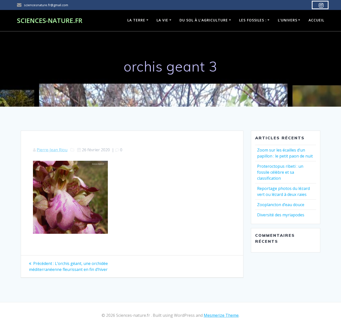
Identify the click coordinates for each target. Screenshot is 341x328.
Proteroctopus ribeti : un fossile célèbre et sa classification (280, 172)
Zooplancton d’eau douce (280, 204)
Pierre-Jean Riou (52, 150)
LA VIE (162, 20)
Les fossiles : (253, 20)
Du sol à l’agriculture (203, 20)
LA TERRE (136, 20)
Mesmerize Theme (221, 315)
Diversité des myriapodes (280, 215)
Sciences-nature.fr (49, 20)
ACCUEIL (316, 20)
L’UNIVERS (287, 20)
